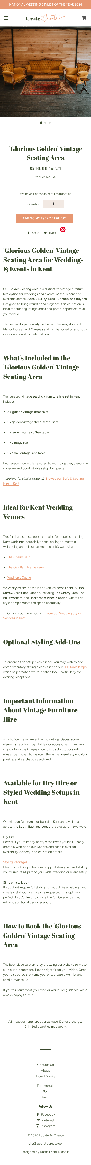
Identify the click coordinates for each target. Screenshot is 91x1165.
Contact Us (45, 1065)
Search (45, 1097)
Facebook (47, 1115)
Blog (45, 1091)
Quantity (33, 204)
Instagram (47, 1126)
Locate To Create (51, 1135)
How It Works (45, 1076)
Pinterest (47, 1120)
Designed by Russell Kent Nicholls (45, 1152)
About (45, 1070)
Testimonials (45, 1086)
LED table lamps (75, 667)
